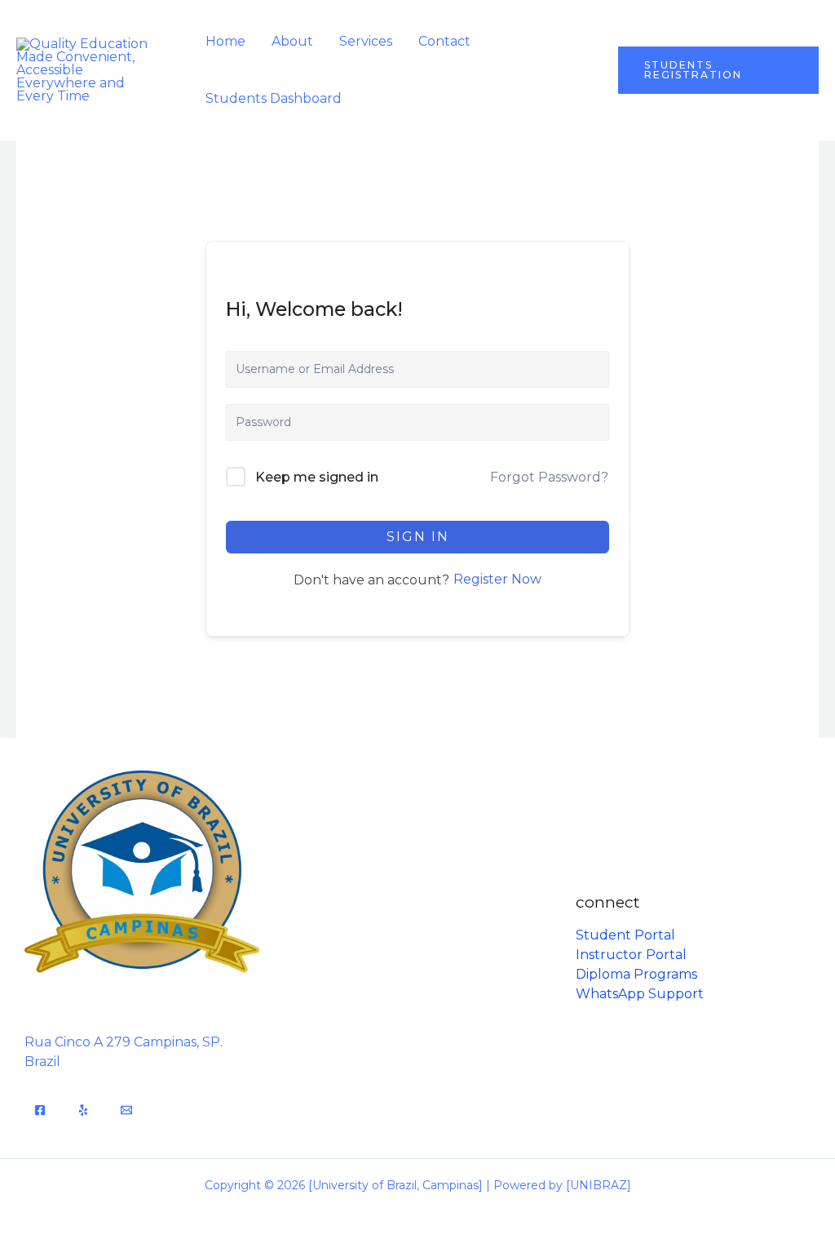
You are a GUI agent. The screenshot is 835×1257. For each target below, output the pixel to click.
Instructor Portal (631, 954)
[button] (718, 70)
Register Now (497, 579)
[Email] (126, 1110)
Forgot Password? (549, 477)
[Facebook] (39, 1110)
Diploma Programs (636, 974)
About (292, 41)
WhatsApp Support (640, 994)
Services (365, 41)
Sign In (418, 536)
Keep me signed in (316, 477)
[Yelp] (83, 1110)
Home (225, 41)
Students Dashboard (273, 98)
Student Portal (625, 935)
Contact (444, 41)
